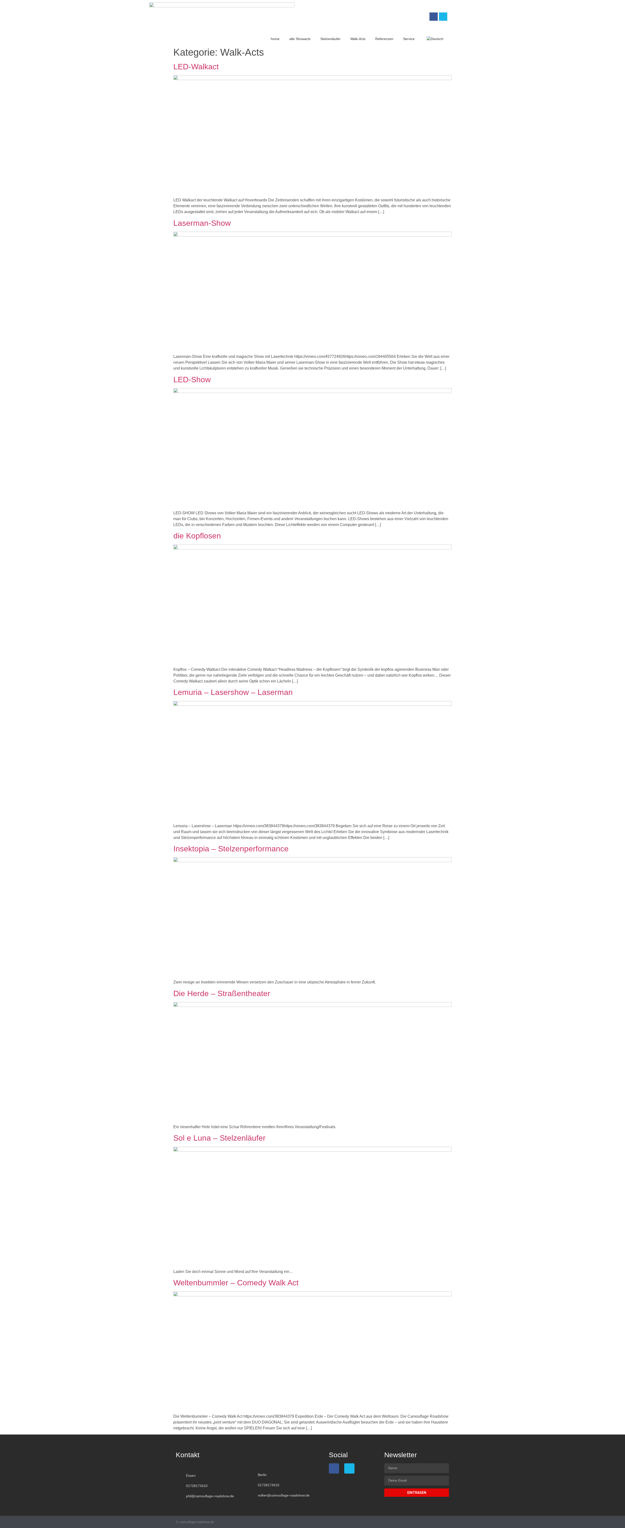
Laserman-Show (202, 223)
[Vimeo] (443, 16)
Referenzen (384, 39)
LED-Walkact (196, 66)
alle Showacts (300, 39)
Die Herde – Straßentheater (221, 993)
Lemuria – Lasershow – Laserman (233, 692)
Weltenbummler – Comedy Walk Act (236, 1282)
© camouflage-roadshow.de (195, 1522)
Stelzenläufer (330, 39)
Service (409, 39)
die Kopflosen (197, 535)
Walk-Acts (357, 39)
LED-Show (192, 379)
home (275, 39)
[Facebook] (433, 16)
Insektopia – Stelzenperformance (231, 848)
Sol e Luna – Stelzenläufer (219, 1138)
